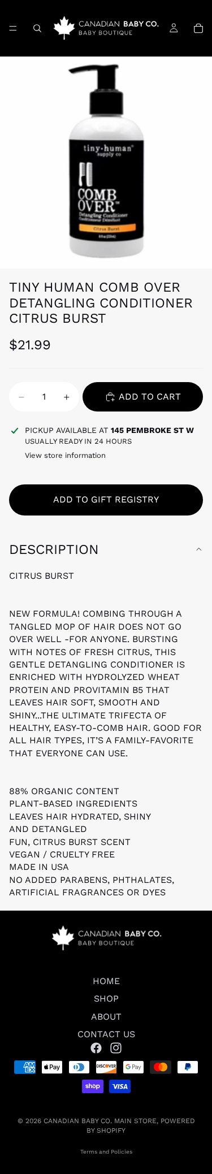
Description (54, 549)
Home (106, 981)
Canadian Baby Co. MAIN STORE (100, 1121)
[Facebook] (96, 1048)
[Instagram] (116, 1048)
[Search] (37, 28)
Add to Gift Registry (106, 499)
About (106, 1016)
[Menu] (13, 28)
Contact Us (106, 1034)
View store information (65, 455)
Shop (106, 999)
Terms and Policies (106, 1152)
